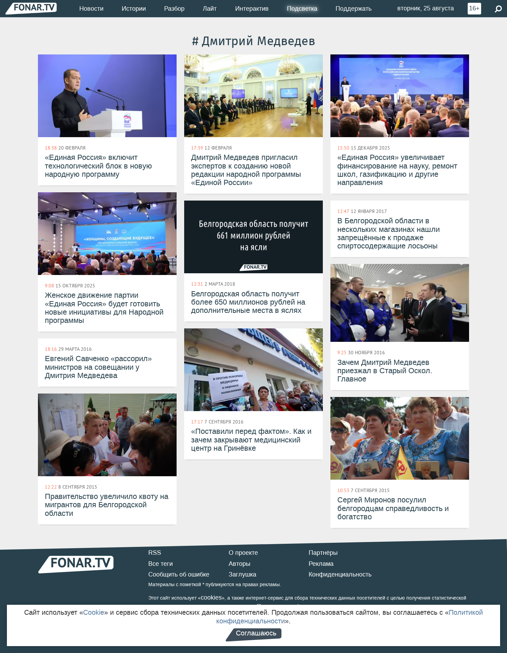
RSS (154, 553)
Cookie (93, 612)
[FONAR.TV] (31, 8)
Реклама (321, 564)
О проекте (243, 553)
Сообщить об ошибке (178, 574)
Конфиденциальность (340, 574)
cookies (211, 597)
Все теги (160, 564)
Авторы (239, 564)
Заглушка (242, 574)
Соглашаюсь (256, 633)
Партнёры (323, 553)
